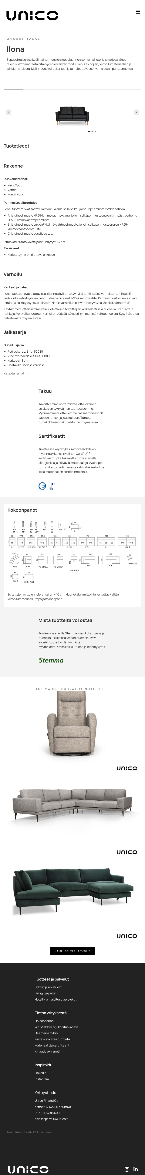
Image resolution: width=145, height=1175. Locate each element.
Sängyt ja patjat (45, 993)
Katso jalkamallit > (16, 373)
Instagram (42, 1079)
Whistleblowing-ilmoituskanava (57, 1027)
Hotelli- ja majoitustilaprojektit (55, 999)
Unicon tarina (44, 1021)
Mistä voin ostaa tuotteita (52, 1039)
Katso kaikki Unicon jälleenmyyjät (80, 647)
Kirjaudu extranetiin (48, 1051)
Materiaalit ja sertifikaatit (52, 1045)
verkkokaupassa (90, 633)
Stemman (72, 633)
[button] (8, 112)
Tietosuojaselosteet (43, 1132)
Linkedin (40, 1073)
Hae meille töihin (46, 1033)
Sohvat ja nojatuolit (48, 987)
